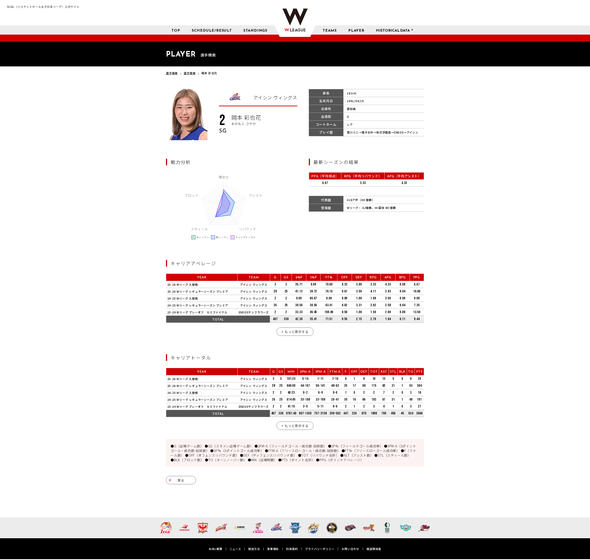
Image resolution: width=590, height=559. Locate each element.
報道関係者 (373, 549)
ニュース (235, 549)
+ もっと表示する (294, 331)
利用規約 (292, 549)
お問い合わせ (350, 549)
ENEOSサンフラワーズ (254, 312)
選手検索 (172, 73)
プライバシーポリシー (319, 549)
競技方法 (254, 549)
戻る (180, 480)
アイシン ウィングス (253, 284)
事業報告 (273, 549)
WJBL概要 (215, 549)
